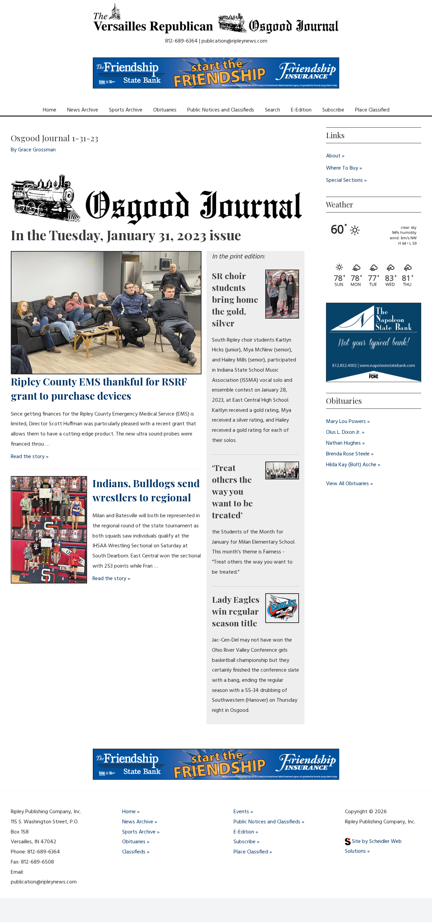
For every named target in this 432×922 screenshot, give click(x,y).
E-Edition (301, 110)
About (333, 156)
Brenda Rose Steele (348, 454)
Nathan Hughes (343, 443)
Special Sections (344, 180)
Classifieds (133, 852)
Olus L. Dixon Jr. (343, 432)
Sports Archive (125, 110)
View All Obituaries (347, 483)
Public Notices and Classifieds (220, 110)
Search (272, 110)
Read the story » (30, 456)
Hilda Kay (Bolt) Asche (351, 464)
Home (49, 110)
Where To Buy (342, 168)
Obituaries (165, 110)
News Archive (82, 110)
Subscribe (333, 110)
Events (241, 811)
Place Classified (372, 110)
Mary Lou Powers (346, 421)
